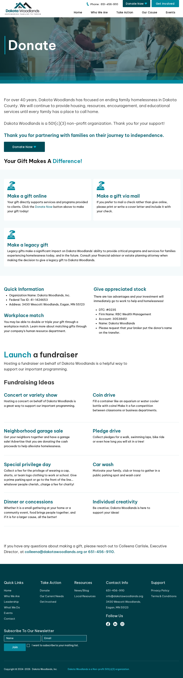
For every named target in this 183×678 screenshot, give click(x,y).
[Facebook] (108, 624)
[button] (125, 12)
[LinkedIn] (115, 624)
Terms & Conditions (163, 596)
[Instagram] (122, 624)
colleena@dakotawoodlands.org (54, 551)
